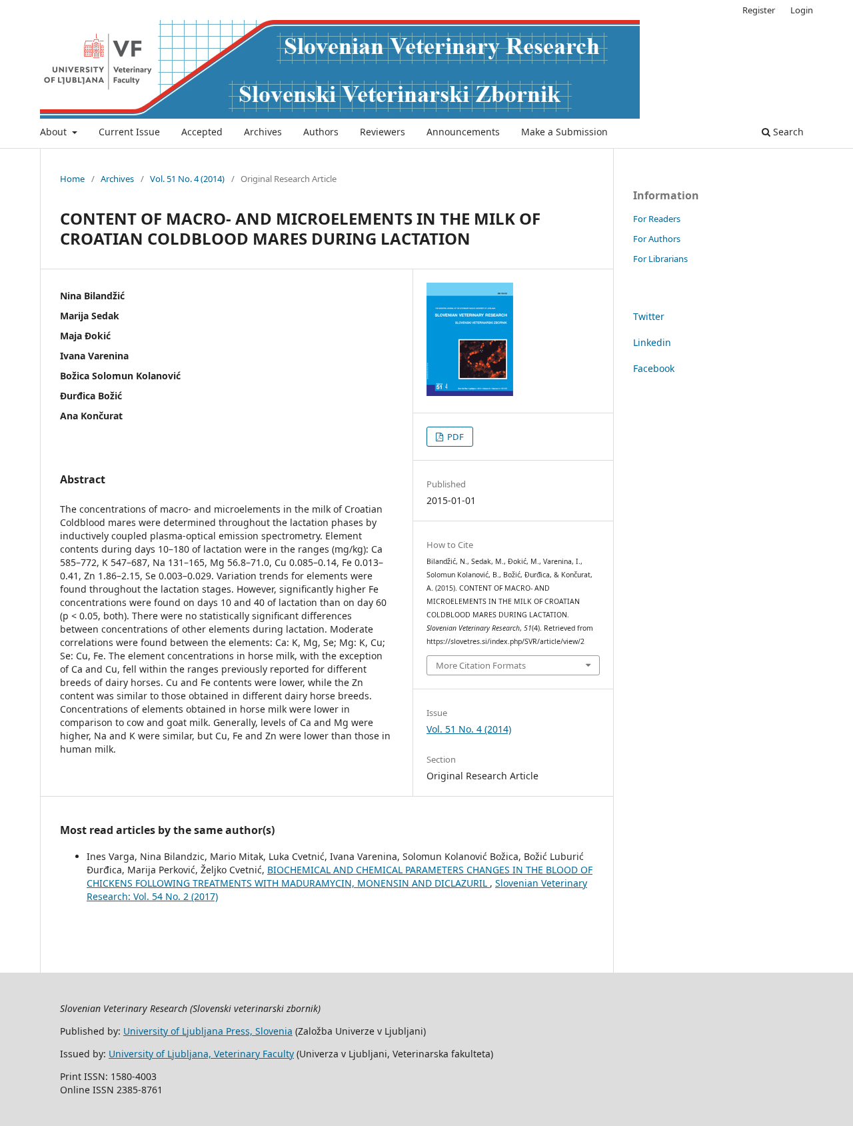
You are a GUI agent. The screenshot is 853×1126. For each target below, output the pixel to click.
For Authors (656, 239)
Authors (321, 131)
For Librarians (660, 259)
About (54, 131)
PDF (454, 437)
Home (72, 179)
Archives (263, 131)
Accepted (202, 131)
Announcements (463, 131)
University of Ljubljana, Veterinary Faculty (201, 1053)
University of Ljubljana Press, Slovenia (208, 1031)
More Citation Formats (481, 665)
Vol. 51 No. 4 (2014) (187, 179)
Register (758, 10)
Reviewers (382, 131)
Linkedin (652, 342)
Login (801, 10)
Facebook (653, 368)
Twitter (648, 316)
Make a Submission (564, 131)
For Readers (656, 219)
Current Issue (129, 131)
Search (787, 131)
